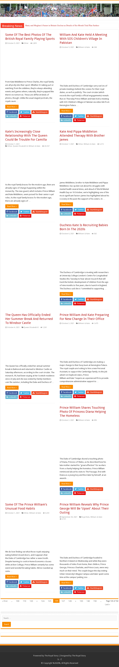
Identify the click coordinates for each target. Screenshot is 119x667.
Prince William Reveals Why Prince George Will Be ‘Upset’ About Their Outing (84, 508)
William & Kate (84, 47)
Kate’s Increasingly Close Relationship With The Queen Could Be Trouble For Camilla (26, 135)
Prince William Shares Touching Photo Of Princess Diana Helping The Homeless (83, 411)
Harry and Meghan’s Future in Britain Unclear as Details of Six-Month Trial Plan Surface (62, 25)
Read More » (12, 107)
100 (17, 601)
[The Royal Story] (59, 9)
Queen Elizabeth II (20, 146)
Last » (107, 604)
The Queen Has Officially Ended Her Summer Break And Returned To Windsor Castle (29, 319)
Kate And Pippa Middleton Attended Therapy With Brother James (82, 135)
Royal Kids (85, 517)
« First (4, 601)
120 (31, 601)
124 (42, 601)
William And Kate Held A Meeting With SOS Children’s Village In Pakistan (83, 39)
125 (49, 601)
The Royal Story (51, 655)
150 (95, 601)
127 (63, 601)
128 (70, 601)
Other (26, 43)
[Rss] (58, 659)
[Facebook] (61, 659)
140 (88, 601)
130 (81, 601)
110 (24, 601)
